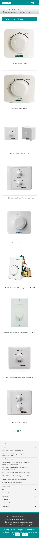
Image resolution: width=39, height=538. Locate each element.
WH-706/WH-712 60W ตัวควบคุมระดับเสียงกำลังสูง (19, 378)
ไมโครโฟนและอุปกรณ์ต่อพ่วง (10, 12)
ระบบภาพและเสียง (6, 486)
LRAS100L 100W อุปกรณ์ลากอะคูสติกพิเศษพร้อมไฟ (14, 479)
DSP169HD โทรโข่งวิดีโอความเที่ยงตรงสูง (12, 483)
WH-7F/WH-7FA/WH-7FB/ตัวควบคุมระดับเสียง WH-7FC (19, 288)
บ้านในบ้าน (4, 10)
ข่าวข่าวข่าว (5, 496)
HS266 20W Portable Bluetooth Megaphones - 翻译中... (16, 476)
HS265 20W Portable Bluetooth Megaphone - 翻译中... (16, 472)
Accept (25, 534)
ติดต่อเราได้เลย (5, 506)
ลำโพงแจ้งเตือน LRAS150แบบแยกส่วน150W (12, 451)
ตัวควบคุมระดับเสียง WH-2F (19, 423)
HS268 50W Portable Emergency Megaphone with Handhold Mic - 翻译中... (15, 455)
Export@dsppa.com (18, 520)
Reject (18, 534)
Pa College (5, 500)
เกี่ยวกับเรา (4, 447)
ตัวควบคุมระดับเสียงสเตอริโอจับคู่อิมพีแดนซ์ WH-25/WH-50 (19, 333)
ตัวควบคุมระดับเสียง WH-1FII (19, 108)
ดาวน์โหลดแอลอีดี (6, 503)
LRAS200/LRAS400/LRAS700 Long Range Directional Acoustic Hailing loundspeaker (15, 463)
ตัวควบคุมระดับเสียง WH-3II (19, 243)
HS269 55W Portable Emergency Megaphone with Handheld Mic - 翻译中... (15, 468)
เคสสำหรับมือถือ (5, 493)
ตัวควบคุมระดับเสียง (25, 12)
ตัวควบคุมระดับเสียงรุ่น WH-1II (19, 63)
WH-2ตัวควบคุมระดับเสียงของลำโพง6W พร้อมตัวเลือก (19, 198)
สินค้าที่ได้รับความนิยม (15, 10)
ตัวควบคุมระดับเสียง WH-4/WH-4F (19, 153)
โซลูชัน (3, 489)
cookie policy (28, 533)
